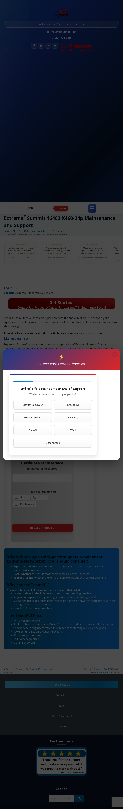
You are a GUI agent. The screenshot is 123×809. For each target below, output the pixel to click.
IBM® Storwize (32, 417)
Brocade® (73, 404)
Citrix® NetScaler (33, 404)
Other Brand (53, 442)
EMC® (73, 430)
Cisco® (33, 430)
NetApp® (73, 417)
